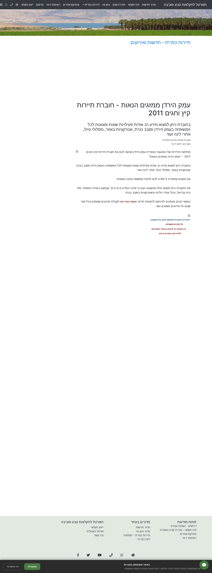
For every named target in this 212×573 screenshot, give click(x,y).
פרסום (40, 4)
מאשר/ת (32, 566)
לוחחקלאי (133, 4)
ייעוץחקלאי (27, 4)
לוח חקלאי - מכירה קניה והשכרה (178, 530)
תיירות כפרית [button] (92, 4)
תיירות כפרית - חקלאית (137, 535)
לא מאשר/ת (13, 566)
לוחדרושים (119, 4)
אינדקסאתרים (71, 4)
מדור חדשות (143, 527)
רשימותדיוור (53, 4)
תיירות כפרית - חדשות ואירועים (160, 42)
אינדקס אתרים (188, 534)
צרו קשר (99, 535)
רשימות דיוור (189, 538)
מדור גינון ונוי (143, 531)
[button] (78, 555)
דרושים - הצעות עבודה (183, 526)
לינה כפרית (144, 539)
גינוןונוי (106, 4)
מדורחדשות (149, 4)
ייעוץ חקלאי (97, 527)
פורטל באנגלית (95, 531)
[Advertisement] (123, 74)
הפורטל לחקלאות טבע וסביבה (185, 5)
